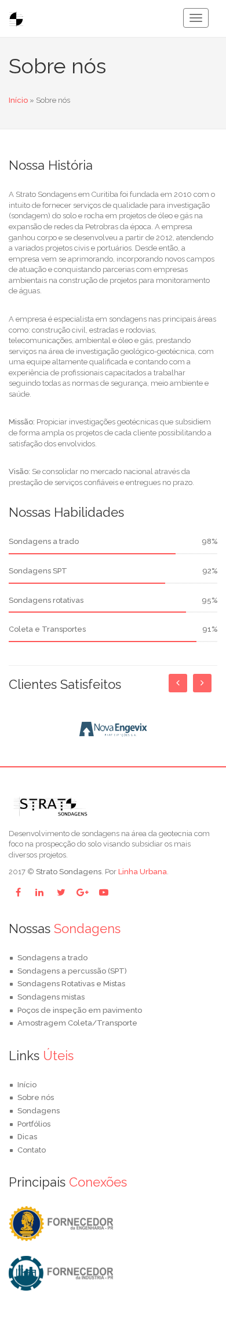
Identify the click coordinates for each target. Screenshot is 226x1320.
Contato (31, 1150)
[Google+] (82, 892)
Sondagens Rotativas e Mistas (71, 983)
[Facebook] (18, 892)
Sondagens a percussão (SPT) (72, 971)
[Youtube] (103, 892)
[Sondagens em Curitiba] (61, 1223)
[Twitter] (61, 892)
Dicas (27, 1136)
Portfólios (33, 1124)
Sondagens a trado (52, 957)
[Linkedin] (39, 892)
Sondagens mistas (51, 997)
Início (18, 100)
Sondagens (38, 1110)
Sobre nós (35, 1097)
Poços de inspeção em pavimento (79, 1010)
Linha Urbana (142, 871)
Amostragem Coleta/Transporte (77, 1023)
